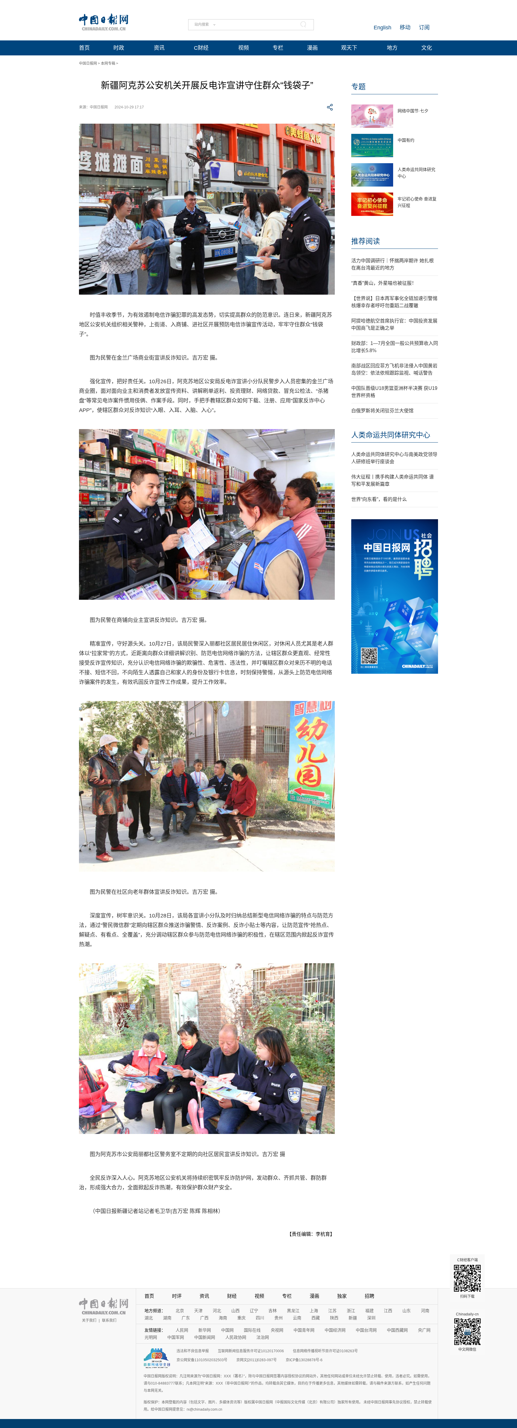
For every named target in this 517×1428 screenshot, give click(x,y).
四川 (260, 1317)
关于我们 (89, 1320)
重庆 (241, 1317)
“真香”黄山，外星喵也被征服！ (383, 283)
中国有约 (406, 140)
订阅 (424, 28)
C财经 (201, 48)
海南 (223, 1317)
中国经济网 (335, 1330)
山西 (235, 1310)
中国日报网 (88, 63)
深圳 (371, 1317)
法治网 (262, 1337)
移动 (405, 28)
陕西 (334, 1317)
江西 (388, 1310)
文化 (426, 48)
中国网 (227, 1330)
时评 (177, 1296)
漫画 (312, 48)
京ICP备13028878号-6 (304, 1360)
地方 (392, 48)
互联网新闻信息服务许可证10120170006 (251, 1351)
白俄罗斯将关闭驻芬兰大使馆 (382, 410)
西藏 (315, 1317)
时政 (118, 48)
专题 (358, 87)
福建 (369, 1310)
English (382, 28)
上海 (314, 1310)
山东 (406, 1310)
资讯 (159, 48)
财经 (232, 1296)
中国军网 (175, 1337)
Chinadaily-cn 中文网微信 (467, 1332)
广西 (204, 1317)
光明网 (151, 1337)
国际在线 (252, 1330)
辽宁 (254, 1310)
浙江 (351, 1310)
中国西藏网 (397, 1330)
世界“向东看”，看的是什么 (379, 499)
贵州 (278, 1317)
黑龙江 (293, 1310)
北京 (180, 1310)
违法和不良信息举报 (193, 1351)
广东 (186, 1317)
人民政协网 (235, 1337)
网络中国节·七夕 (413, 110)
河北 (217, 1310)
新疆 (353, 1317)
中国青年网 (304, 1330)
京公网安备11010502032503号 (202, 1360)
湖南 (167, 1317)
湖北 (149, 1317)
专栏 (278, 48)
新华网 (204, 1330)
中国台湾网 (366, 1330)
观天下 (349, 48)
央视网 (277, 1330)
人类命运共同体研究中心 (390, 435)
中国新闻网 (204, 1337)
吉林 (272, 1310)
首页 (84, 48)
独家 (342, 1296)
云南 (297, 1317)
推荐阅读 (365, 241)
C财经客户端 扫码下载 (467, 1278)
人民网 (182, 1330)
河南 (425, 1310)
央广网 (424, 1330)
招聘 (369, 1296)
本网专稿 (108, 63)
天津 (198, 1310)
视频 (243, 48)
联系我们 (109, 1320)
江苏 (332, 1310)
